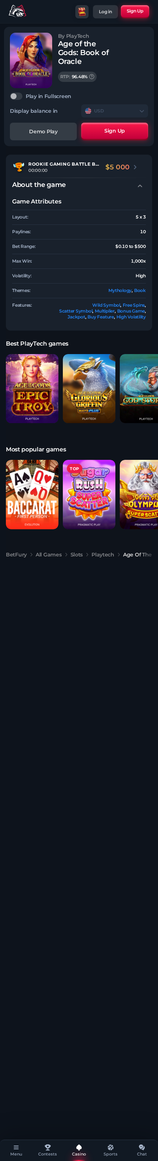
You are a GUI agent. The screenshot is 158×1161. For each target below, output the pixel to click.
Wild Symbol (106, 305)
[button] (32, 388)
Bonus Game (131, 311)
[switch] (79, 96)
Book (140, 290)
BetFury (16, 554)
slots (77, 554)
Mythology (120, 290)
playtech (102, 554)
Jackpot (76, 317)
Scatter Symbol (76, 311)
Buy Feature (100, 317)
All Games (48, 554)
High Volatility (131, 317)
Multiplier (105, 311)
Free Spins (134, 305)
